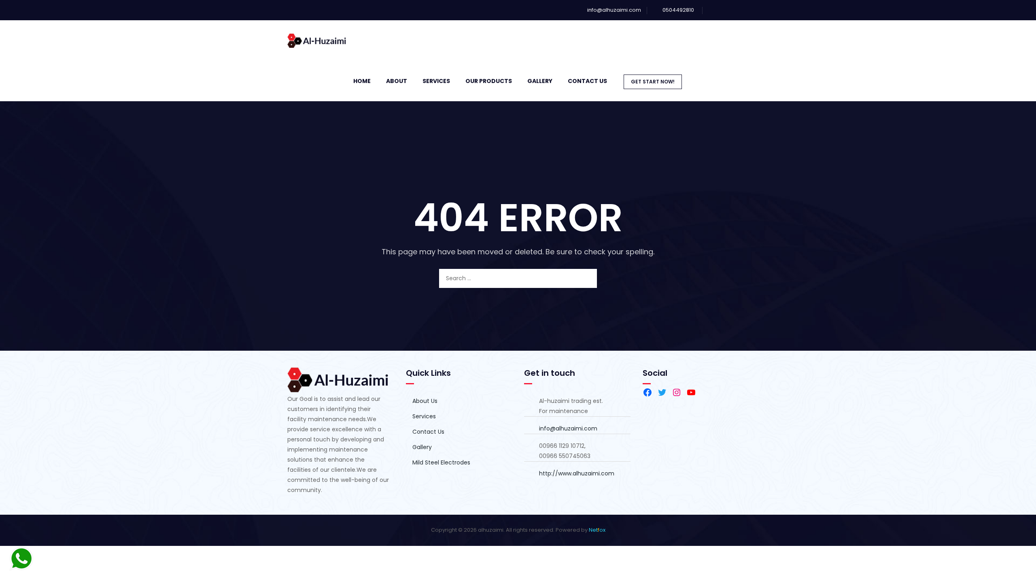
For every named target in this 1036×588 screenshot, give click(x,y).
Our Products (488, 81)
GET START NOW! (653, 81)
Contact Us (587, 81)
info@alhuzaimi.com (614, 10)
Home (362, 81)
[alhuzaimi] (317, 40)
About (396, 81)
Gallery (422, 447)
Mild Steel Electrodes (441, 462)
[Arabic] (737, 80)
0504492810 (678, 10)
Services (436, 81)
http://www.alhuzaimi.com (576, 473)
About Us (424, 401)
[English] (745, 80)
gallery (539, 81)
